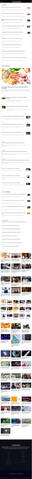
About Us (8, 452)
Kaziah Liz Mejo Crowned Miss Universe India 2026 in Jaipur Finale (10, 168)
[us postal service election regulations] (28, 27)
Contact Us (23, 452)
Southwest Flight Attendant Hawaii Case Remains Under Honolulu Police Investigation (13, 13)
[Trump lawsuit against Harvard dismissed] (28, 184)
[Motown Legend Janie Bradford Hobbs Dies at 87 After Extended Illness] (28, 177)
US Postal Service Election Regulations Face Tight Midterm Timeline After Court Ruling (13, 116)
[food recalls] (28, 8)
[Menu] (1, 1)
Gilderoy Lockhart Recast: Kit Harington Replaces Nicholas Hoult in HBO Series (12, 44)
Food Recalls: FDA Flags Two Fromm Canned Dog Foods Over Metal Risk (11, 7)
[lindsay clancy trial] (28, 21)
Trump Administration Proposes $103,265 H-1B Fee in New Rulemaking (11, 182)
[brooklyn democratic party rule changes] (28, 33)
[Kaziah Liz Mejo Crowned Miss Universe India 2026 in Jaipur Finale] (28, 170)
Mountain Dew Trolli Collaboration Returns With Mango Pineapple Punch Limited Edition (13, 51)
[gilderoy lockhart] (28, 208)
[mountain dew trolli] (28, 214)
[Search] (30, 1)
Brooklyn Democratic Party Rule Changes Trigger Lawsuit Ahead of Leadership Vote (12, 32)
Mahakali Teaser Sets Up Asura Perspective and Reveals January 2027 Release (12, 38)
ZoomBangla (21, 473)
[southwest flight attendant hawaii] (28, 14)
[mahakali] (28, 201)
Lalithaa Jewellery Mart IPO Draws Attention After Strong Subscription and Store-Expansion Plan (14, 57)
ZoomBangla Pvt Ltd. (13, 473)
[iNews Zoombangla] (16, 1)
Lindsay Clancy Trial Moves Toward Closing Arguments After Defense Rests (13, 19)
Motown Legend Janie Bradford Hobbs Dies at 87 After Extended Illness (11, 175)
